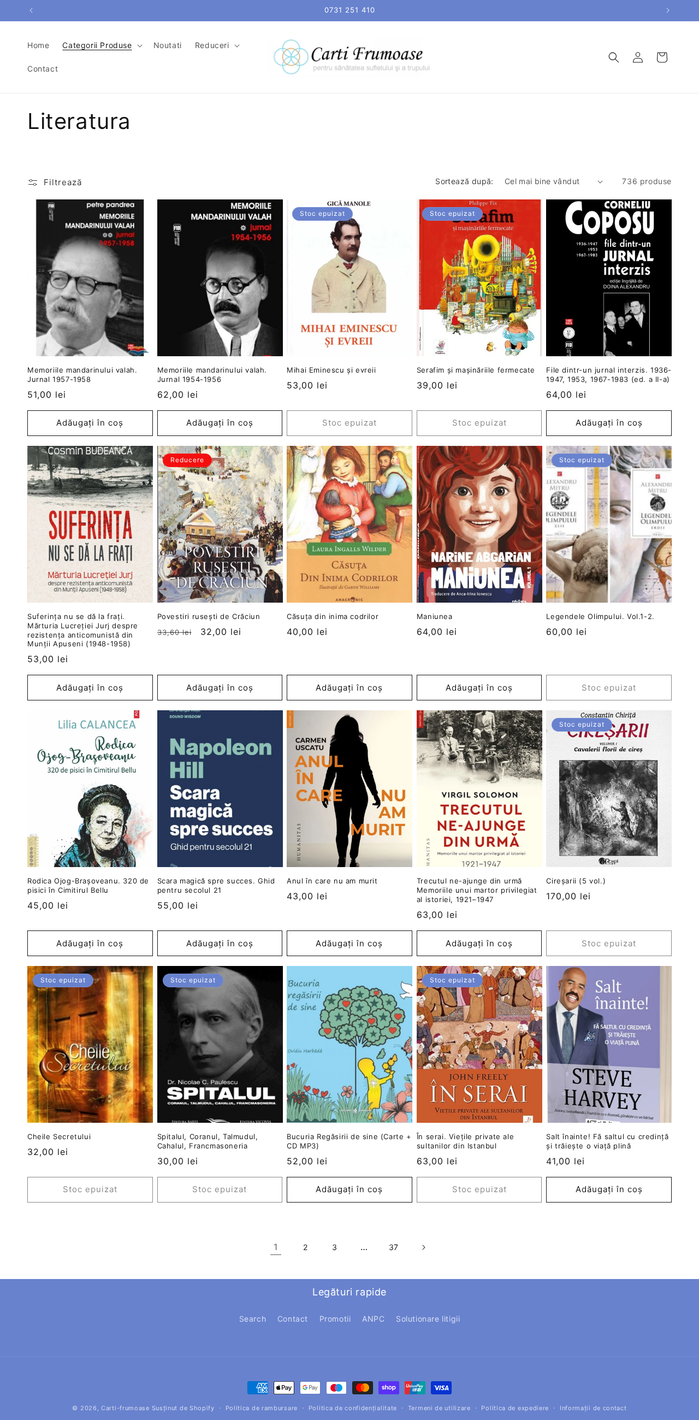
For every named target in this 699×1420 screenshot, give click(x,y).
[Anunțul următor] (668, 10)
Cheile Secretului (59, 1136)
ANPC (373, 1318)
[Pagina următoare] (423, 1247)
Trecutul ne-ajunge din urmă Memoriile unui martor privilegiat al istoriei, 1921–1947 (477, 890)
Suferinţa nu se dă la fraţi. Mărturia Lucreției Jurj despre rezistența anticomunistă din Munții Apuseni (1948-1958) (82, 630)
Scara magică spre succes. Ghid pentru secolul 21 (216, 885)
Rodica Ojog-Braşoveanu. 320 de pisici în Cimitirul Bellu (88, 885)
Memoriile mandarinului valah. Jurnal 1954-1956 (212, 375)
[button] (101, 45)
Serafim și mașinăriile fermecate (476, 370)
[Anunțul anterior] (31, 10)
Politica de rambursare (262, 1407)
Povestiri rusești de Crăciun (208, 616)
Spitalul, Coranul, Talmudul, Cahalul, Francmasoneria (207, 1141)
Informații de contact (593, 1407)
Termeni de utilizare (439, 1407)
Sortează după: (464, 181)
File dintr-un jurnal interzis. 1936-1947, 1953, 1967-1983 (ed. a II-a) (609, 375)
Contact (292, 1318)
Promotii (335, 1318)
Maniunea (435, 616)
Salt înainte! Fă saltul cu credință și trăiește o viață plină (607, 1141)
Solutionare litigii (428, 1318)
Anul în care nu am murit (332, 880)
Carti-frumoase (125, 1408)
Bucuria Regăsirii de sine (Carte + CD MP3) (349, 1141)
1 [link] (276, 1246)
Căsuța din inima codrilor (332, 616)
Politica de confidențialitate (353, 1407)
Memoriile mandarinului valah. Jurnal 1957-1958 (82, 375)
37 (394, 1247)
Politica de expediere (515, 1407)
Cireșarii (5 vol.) (576, 880)
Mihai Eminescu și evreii (331, 370)
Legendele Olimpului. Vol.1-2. (600, 616)
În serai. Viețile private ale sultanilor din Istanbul (465, 1141)
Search (252, 1318)
